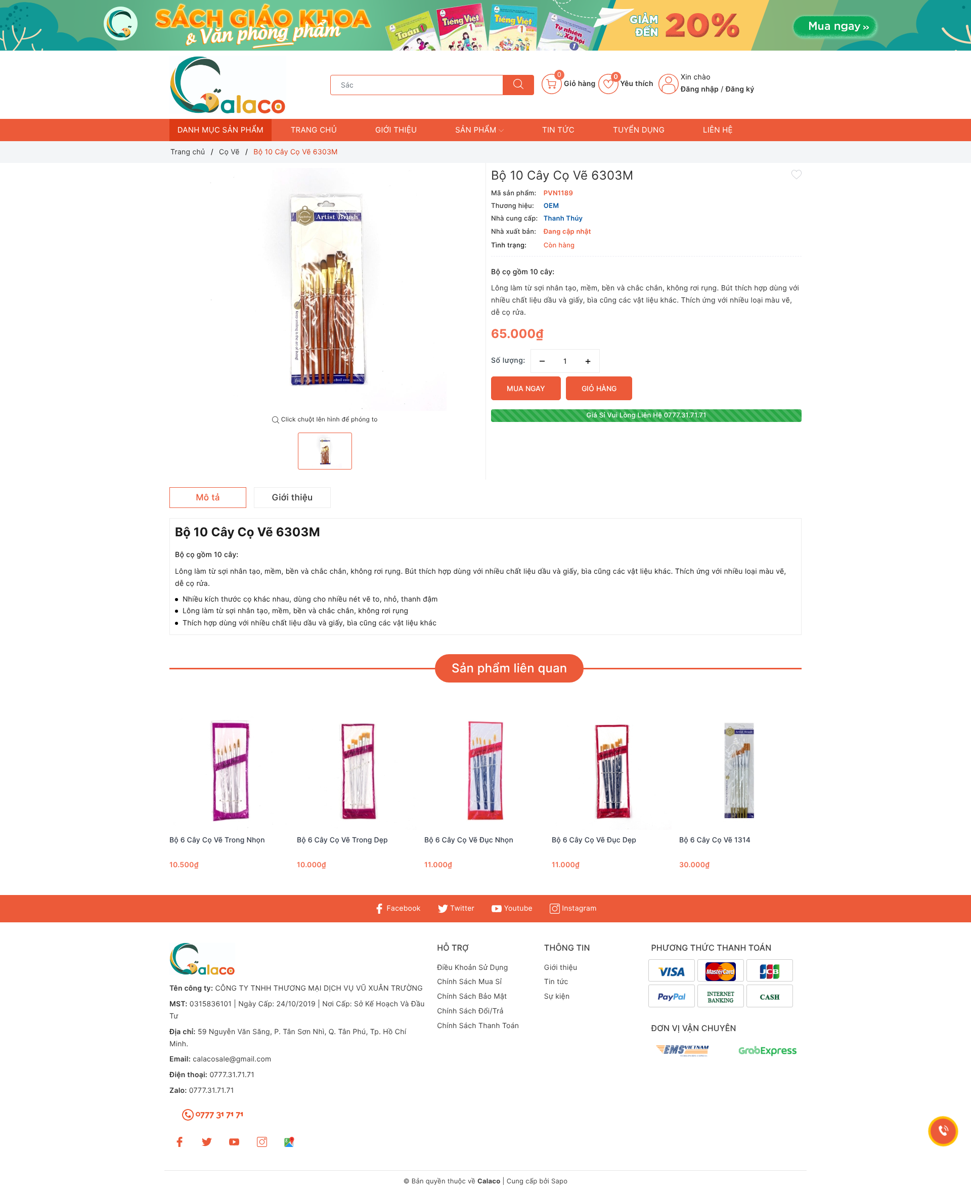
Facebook (402, 908)
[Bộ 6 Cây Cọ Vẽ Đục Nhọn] (485, 771)
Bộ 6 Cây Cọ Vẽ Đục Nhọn (468, 840)
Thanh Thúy (563, 219)
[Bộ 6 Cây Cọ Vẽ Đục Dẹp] (613, 771)
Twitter (461, 908)
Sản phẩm (477, 130)
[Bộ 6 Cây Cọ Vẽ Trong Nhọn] (230, 771)
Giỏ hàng (599, 388)
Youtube (517, 908)
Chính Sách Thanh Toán (478, 1025)
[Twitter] (207, 1141)
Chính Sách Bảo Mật (472, 996)
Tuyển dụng (639, 130)
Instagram (578, 908)
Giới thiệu (396, 130)
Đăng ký (740, 89)
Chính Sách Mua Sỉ (469, 981)
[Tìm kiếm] (518, 85)
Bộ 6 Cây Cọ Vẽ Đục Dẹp (594, 840)
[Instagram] (262, 1141)
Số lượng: (508, 360)
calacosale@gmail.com (232, 1059)
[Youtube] (234, 1141)
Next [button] (829, 805)
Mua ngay (526, 388)
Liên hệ (718, 130)
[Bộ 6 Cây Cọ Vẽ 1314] (740, 771)
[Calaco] (485, 25)
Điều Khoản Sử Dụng (472, 967)
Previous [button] (141, 805)
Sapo (559, 1181)
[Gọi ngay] (943, 1131)
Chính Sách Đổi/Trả (470, 1011)
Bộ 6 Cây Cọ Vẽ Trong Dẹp (342, 840)
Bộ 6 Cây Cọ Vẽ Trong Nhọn (217, 840)
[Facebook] (179, 1141)
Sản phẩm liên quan (509, 668)
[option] (324, 289)
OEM (551, 206)
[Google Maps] (289, 1141)
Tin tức (558, 130)
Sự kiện (557, 996)
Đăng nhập (700, 89)
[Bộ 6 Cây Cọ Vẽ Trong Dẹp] (358, 771)
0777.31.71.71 (231, 1075)
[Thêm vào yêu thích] (796, 174)
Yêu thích (633, 83)
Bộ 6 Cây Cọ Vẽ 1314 (715, 840)
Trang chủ (314, 130)
